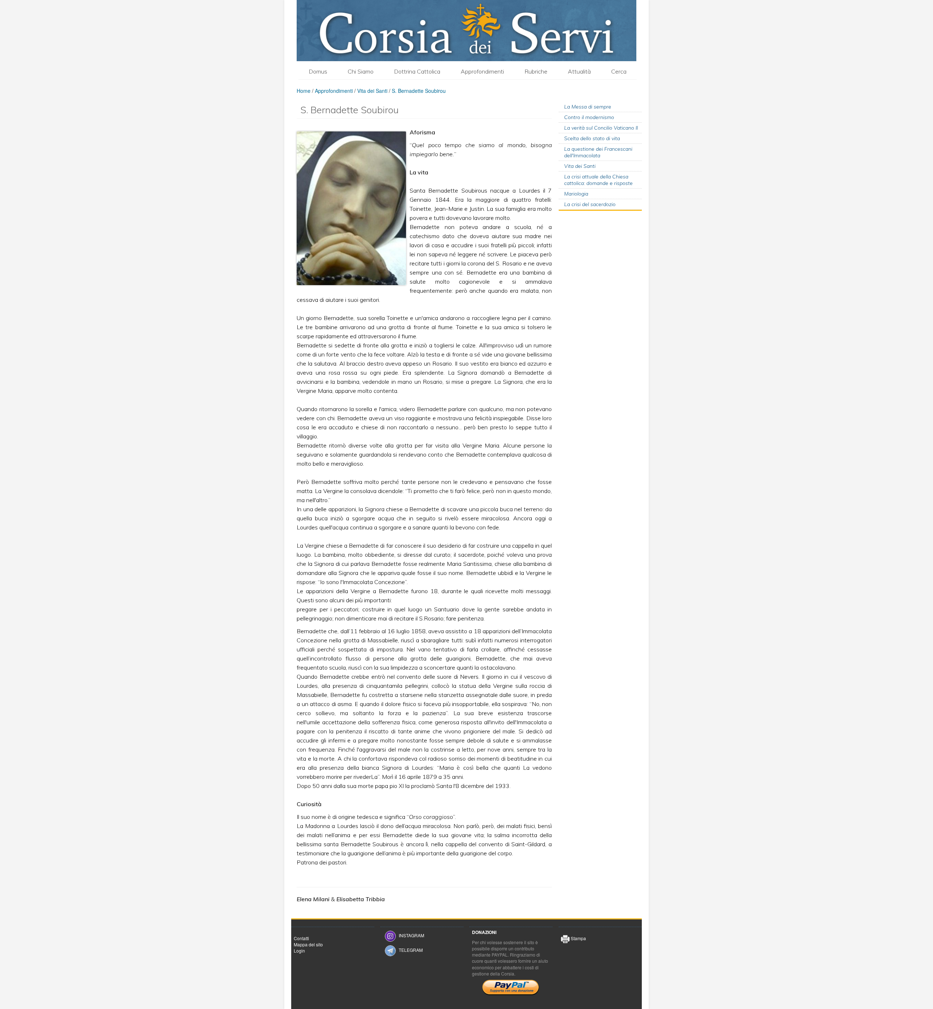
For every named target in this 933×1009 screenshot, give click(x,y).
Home (304, 90)
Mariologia (576, 193)
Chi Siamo (361, 71)
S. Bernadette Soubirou (419, 90)
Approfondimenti (482, 71)
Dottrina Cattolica (417, 71)
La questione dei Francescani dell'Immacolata (598, 152)
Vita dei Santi (372, 90)
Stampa (578, 938)
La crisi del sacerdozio (590, 204)
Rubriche (535, 71)
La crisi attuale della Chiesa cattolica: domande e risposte (598, 179)
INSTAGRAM (411, 935)
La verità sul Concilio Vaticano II (601, 128)
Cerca (618, 71)
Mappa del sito (308, 944)
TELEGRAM (411, 950)
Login (299, 950)
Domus (318, 71)
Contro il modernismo (589, 117)
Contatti (301, 938)
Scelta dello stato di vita (592, 138)
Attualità (579, 71)
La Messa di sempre (587, 106)
